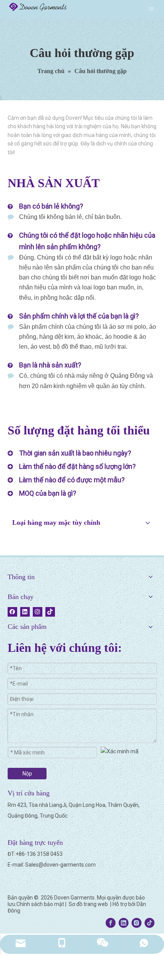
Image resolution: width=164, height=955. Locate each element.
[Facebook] (12, 612)
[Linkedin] (25, 612)
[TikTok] (50, 612)
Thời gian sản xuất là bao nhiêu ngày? (75, 453)
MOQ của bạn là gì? (47, 493)
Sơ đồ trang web (89, 904)
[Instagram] (37, 612)
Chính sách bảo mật (40, 904)
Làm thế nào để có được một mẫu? (72, 480)
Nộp (27, 774)
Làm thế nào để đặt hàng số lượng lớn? (77, 466)
